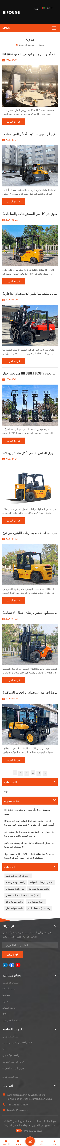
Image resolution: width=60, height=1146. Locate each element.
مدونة (7, 791)
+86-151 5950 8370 (17, 1104)
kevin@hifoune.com (17, 1110)
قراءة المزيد (13, 121)
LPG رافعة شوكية (14, 901)
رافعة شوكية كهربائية (39, 888)
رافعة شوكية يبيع (10, 1055)
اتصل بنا (6, 994)
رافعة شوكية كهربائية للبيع (18, 875)
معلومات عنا (8, 988)
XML (4, 1014)
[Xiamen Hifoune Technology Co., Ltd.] (11, 12)
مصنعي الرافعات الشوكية (42, 882)
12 (39, 773)
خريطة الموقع (9, 1007)
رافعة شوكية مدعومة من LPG (17, 1042)
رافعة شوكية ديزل (11, 1036)
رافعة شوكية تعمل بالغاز (39, 908)
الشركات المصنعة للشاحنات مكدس (22, 895)
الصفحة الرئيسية (27, 44)
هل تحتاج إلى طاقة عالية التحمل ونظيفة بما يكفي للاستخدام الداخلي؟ (29, 844)
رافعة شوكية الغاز (14, 908)
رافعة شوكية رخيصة (15, 882)
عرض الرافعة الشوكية (13, 1061)
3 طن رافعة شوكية (15, 888)
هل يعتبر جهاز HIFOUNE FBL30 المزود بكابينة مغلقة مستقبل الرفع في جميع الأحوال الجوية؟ (29, 855)
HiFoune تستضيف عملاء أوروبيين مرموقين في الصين (27, 811)
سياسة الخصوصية (11, 1020)
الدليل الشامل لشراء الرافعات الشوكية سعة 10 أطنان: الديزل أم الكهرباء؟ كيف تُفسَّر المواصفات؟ (29, 822)
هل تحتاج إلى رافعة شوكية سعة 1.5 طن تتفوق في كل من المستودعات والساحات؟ (29, 833)
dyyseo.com (50, 1125)
